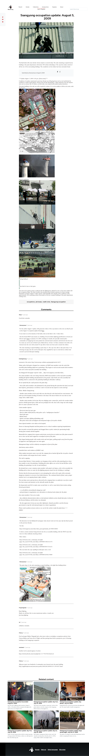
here (43, 331)
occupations (31, 302)
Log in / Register (41, 9)
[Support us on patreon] (2, 19)
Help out (43, 749)
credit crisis (46, 302)
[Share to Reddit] (60, 72)
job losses (39, 302)
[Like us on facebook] (2, 22)
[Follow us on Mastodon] (2, 17)
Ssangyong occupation (58, 302)
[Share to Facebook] (57, 72)
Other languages (53, 749)
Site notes (62, 749)
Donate (37, 749)
